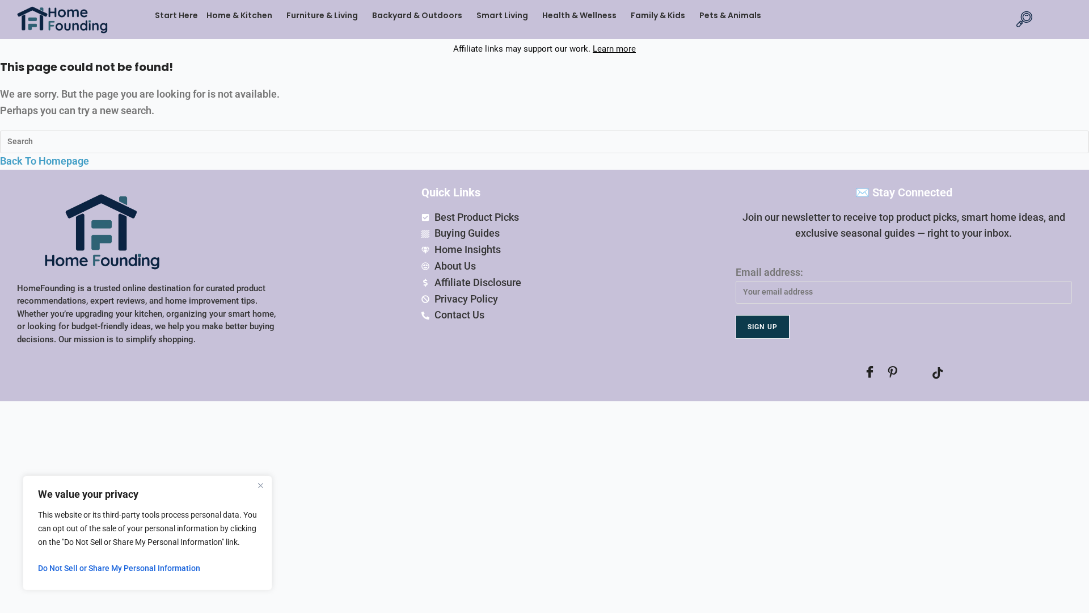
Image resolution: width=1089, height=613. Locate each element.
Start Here (176, 15)
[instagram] (914, 372)
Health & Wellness (579, 15)
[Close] (260, 485)
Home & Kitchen (239, 15)
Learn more (614, 49)
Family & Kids (658, 15)
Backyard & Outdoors (417, 15)
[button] (242, 15)
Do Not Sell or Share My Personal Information (119, 568)
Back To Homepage (44, 161)
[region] (147, 533)
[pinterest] (892, 372)
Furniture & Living (322, 15)
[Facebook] (869, 372)
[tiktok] (937, 372)
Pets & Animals (730, 15)
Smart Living (502, 15)
